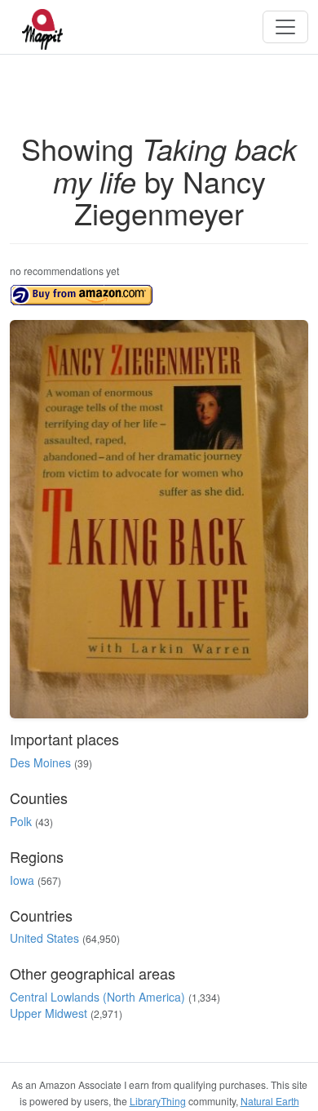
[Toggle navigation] (285, 27)
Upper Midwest (48, 1013)
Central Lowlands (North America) (97, 997)
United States (44, 938)
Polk (21, 821)
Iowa (22, 880)
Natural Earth (270, 1101)
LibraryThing (158, 1101)
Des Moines (40, 762)
